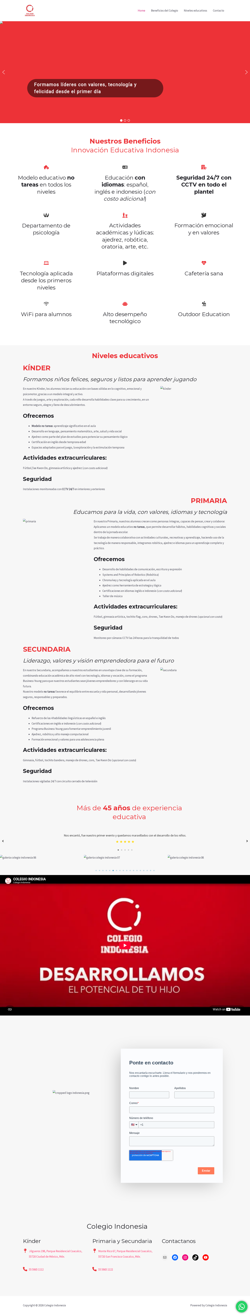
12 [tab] (133, 870)
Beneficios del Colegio (164, 10)
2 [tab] (121, 850)
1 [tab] (118, 850)
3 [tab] (125, 850)
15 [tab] (143, 870)
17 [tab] (150, 870)
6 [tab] (113, 870)
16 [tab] (147, 870)
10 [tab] (126, 870)
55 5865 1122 (105, 1269)
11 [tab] (130, 870)
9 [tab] (123, 870)
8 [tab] (120, 870)
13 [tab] (137, 870)
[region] (125, 72)
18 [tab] (154, 870)
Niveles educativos (195, 10)
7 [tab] (116, 870)
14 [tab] (140, 870)
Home (141, 10)
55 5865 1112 (36, 1269)
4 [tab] (128, 850)
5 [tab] (132, 850)
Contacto (218, 10)
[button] (3, 72)
